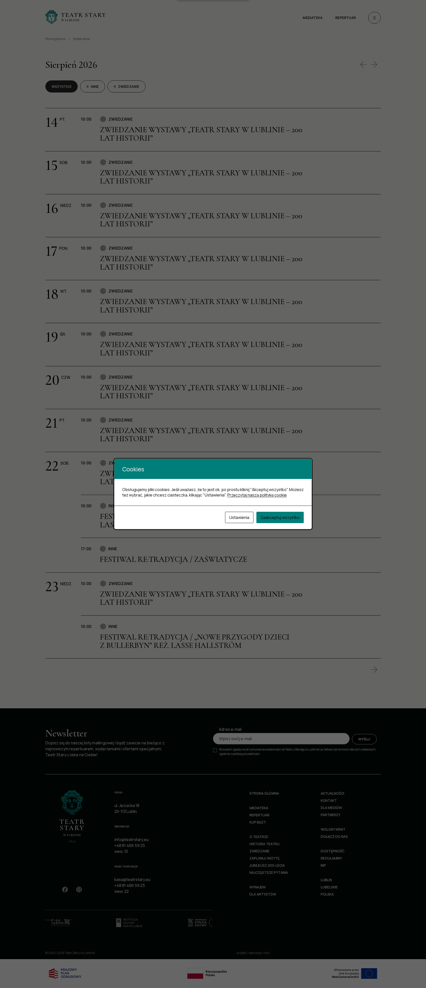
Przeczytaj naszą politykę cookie (257, 495)
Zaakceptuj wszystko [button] (280, 517)
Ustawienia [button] (239, 517)
